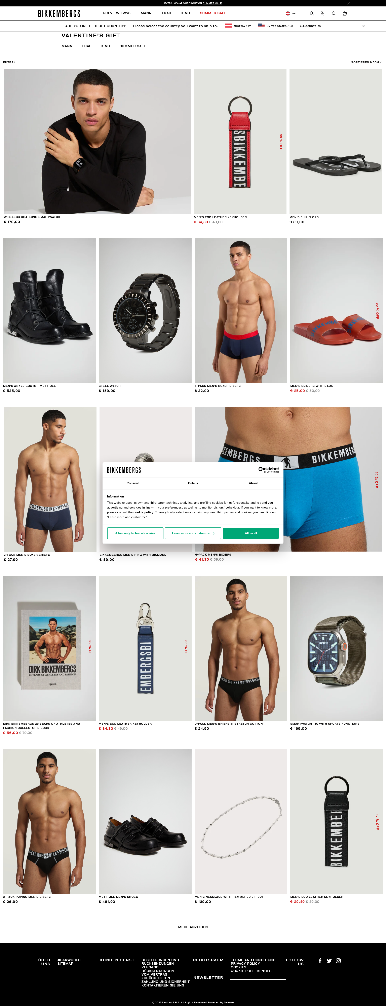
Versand (150, 967)
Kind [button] (185, 13)
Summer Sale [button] (213, 13)
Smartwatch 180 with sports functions (325, 723)
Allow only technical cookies (135, 533)
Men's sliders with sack (311, 385)
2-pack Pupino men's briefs (27, 896)
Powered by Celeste (220, 1002)
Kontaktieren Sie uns (163, 985)
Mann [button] (146, 13)
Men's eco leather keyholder (220, 217)
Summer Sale (133, 46)
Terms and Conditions (253, 960)
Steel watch (110, 385)
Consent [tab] (133, 483)
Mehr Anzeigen (193, 927)
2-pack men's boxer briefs (27, 554)
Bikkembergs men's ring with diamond (133, 554)
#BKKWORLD (69, 960)
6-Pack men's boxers (213, 554)
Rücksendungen (158, 971)
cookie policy (143, 512)
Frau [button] (166, 13)
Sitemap (65, 963)
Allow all (251, 533)
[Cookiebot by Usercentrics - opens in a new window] (261, 470)
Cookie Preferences (251, 971)
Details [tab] (193, 483)
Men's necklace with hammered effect (229, 896)
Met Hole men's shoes (118, 896)
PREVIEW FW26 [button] (117, 13)
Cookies (238, 967)
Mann (67, 46)
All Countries (310, 26)
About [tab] (253, 483)
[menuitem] (119, 13)
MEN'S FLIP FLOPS (304, 217)
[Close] (348, 3)
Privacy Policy (245, 963)
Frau (87, 46)
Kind (105, 46)
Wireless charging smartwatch (32, 217)
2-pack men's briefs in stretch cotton (229, 723)
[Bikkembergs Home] (59, 13)
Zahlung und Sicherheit (166, 981)
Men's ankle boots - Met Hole (29, 385)
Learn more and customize (190, 533)
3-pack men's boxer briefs (218, 385)
